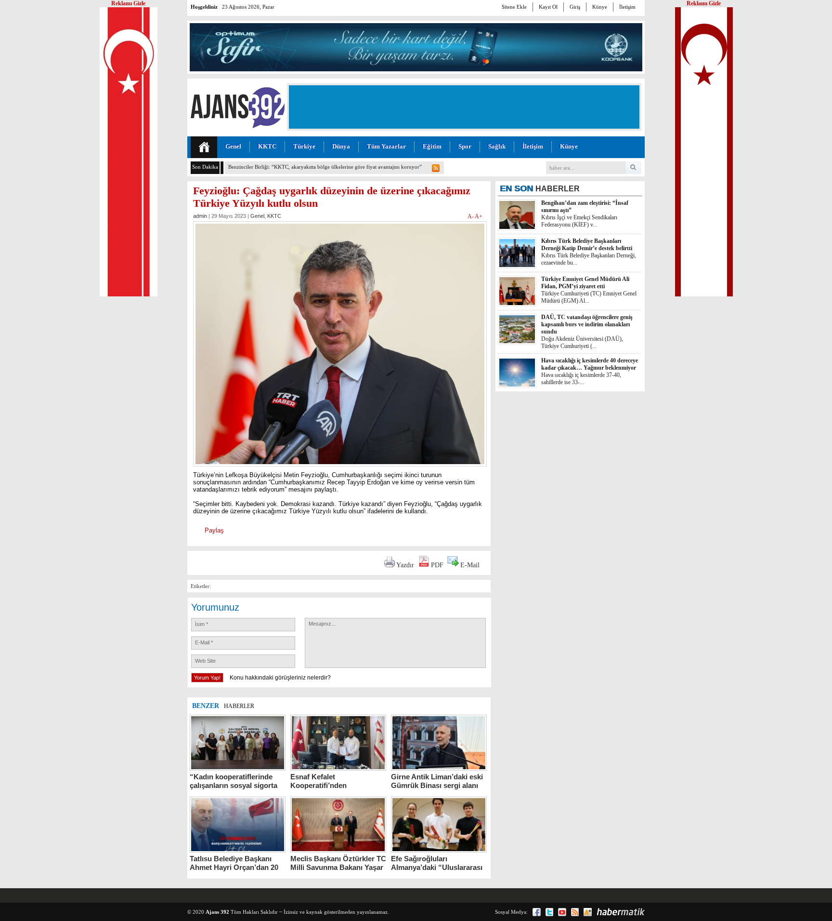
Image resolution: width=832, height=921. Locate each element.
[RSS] (575, 912)
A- (471, 216)
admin (200, 216)
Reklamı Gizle (704, 3)
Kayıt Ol (548, 7)
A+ (478, 216)
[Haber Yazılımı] (621, 912)
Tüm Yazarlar (386, 146)
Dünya (341, 146)
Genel (233, 146)
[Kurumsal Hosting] (588, 912)
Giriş (575, 7)
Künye (599, 7)
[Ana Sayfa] (204, 147)
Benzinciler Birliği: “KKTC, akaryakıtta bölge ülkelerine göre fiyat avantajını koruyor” (325, 167)
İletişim (627, 7)
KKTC (267, 146)
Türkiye (304, 146)
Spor (464, 146)
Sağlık (497, 146)
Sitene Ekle (514, 7)
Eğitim (432, 146)
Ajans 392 (217, 912)
